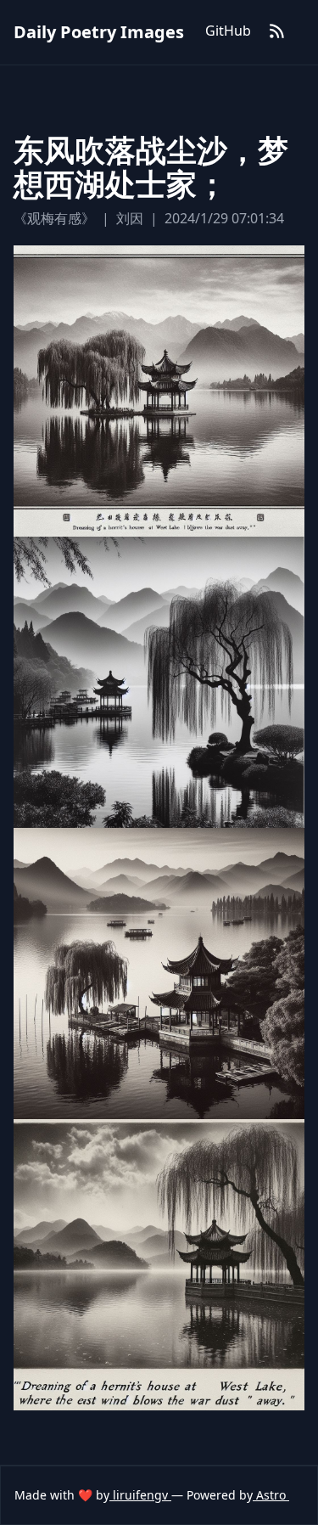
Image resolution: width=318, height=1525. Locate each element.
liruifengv (140, 1495)
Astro (271, 1495)
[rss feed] (277, 32)
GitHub (228, 30)
